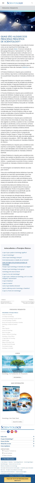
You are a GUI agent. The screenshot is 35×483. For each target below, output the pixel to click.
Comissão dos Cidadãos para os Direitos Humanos (12, 473)
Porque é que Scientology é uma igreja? (13, 269)
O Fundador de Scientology (8, 316)
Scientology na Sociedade (7, 348)
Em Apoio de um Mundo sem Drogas (14, 469)
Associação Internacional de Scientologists (10, 467)
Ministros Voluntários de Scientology (9, 465)
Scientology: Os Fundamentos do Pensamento (15, 374)
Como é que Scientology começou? (12, 257)
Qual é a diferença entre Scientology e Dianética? (16, 288)
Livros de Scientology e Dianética (9, 320)
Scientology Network (18, 462)
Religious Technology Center (8, 342)
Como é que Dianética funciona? (11, 286)
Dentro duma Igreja (6, 332)
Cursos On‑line (5, 441)
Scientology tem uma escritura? (11, 271)
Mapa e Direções (8, 455)
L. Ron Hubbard (4, 462)
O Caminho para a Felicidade (27, 467)
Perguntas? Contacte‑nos (10, 451)
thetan (15, 49)
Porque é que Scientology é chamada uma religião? (16, 266)
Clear (3, 326)
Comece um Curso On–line (15, 464)
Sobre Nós (4, 436)
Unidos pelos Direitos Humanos (8, 471)
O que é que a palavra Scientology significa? (14, 252)
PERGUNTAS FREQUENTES (17, 309)
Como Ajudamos (5, 446)
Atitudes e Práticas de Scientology (9, 334)
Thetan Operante (5, 328)
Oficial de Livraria (6, 443)
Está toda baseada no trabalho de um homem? (15, 260)
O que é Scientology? (8, 255)
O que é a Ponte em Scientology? (11, 291)
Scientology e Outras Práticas (8, 336)
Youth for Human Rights (21, 471)
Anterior (4, 299)
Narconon (3, 469)
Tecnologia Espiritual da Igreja (8, 344)
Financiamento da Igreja (7, 346)
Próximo (31, 299)
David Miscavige (4, 464)
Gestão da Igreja (5, 340)
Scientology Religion (28, 462)
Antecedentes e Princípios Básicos (10, 312)
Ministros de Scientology (7, 330)
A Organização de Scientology (8, 338)
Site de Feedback (8, 453)
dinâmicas (25, 67)
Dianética (11, 462)
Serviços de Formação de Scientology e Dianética (12, 322)
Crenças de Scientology (7, 314)
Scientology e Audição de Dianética (9, 324)
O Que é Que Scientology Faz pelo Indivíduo (11, 318)
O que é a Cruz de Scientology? (11, 274)
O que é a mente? (7, 283)
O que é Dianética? (7, 281)
